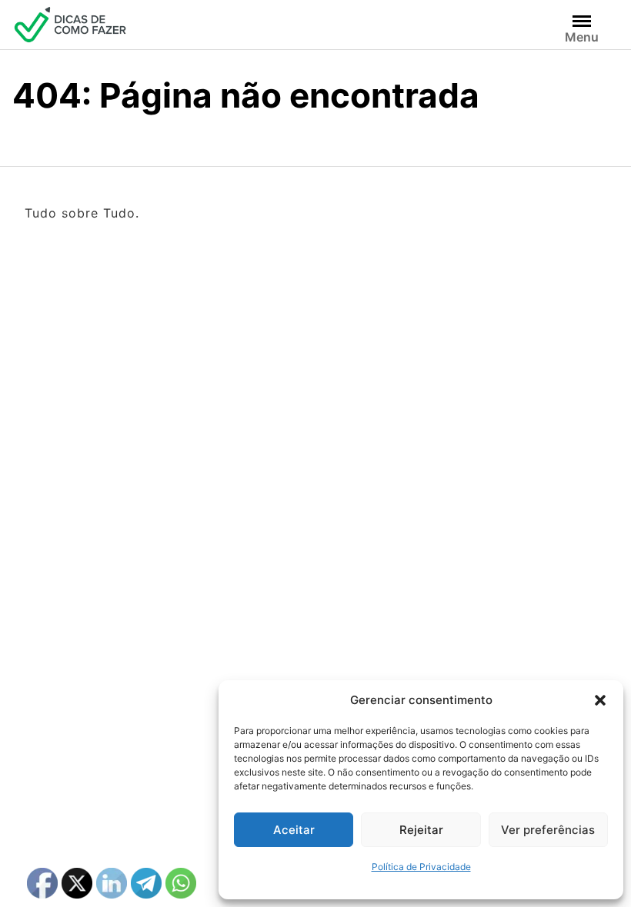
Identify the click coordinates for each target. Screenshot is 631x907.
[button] (600, 700)
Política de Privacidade (421, 866)
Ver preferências (548, 829)
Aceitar (294, 829)
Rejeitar (421, 829)
